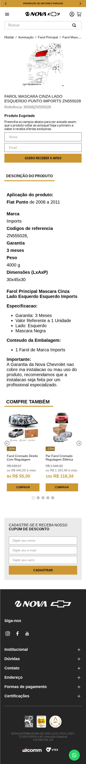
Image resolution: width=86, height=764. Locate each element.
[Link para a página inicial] (9, 37)
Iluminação (26, 37)
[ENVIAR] (43, 158)
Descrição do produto (29, 176)
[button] (7, 15)
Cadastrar (43, 570)
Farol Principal (48, 37)
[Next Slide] (80, 3)
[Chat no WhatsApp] (74, 755)
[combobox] (43, 25)
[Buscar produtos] (75, 25)
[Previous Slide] (5, 3)
